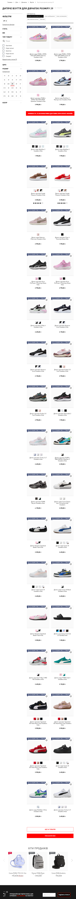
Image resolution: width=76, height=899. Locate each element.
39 (16, 96)
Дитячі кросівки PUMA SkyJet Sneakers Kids (38, 502)
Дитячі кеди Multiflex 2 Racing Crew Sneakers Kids (62, 98)
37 (20, 92)
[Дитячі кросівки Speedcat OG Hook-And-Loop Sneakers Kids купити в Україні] (38, 705)
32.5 (12, 88)
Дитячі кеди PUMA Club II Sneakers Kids (62, 678)
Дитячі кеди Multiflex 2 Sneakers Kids (38, 150)
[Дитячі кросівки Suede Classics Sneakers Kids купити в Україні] (38, 176)
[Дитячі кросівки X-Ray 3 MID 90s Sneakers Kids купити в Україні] (38, 661)
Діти (17, 2)
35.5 (12, 92)
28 (4, 84)
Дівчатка (24, 2)
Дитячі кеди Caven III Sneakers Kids (62, 546)
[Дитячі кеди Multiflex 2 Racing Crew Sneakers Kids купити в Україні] (62, 81)
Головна (9, 2)
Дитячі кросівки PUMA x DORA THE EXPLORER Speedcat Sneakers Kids (38, 99)
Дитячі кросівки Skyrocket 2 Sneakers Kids (62, 414)
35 (8, 92)
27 (16, 79)
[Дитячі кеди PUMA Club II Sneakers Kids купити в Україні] (62, 661)
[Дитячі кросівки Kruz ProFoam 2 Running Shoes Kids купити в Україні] (38, 264)
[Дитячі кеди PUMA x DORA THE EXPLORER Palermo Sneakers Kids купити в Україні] (38, 37)
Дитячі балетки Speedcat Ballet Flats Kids (38, 546)
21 (12, 75)
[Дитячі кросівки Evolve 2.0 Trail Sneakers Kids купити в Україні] (62, 352)
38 (8, 96)
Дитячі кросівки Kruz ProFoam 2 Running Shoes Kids (38, 283)
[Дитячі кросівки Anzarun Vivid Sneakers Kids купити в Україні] (62, 308)
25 (8, 79)
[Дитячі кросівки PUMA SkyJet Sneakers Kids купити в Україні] (38, 484)
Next (71, 860)
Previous (4, 860)
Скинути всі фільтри (8, 24)
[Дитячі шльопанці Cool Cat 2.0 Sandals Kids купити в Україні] (62, 617)
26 (12, 79)
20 (8, 75)
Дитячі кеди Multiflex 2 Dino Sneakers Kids (38, 810)
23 (20, 75)
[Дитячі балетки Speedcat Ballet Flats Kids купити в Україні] (38, 529)
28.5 (8, 84)
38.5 (12, 96)
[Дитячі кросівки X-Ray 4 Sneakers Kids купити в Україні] (38, 308)
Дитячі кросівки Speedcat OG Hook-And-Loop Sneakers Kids (38, 723)
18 (20, 96)
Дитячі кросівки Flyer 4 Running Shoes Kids (62, 238)
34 (20, 88)
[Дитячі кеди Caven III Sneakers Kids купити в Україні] (62, 529)
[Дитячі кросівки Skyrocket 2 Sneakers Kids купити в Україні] (62, 396)
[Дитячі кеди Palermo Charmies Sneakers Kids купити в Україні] (38, 220)
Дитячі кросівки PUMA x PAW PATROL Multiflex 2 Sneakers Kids (62, 459)
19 (4, 75)
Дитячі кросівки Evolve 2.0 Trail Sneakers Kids (62, 370)
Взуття (32, 2)
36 (16, 92)
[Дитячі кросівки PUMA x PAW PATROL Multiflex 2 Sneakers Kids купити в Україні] (62, 440)
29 (12, 84)
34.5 (4, 92)
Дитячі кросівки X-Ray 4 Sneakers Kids (38, 326)
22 (16, 75)
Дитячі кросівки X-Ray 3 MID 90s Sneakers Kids (38, 678)
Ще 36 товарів (50, 829)
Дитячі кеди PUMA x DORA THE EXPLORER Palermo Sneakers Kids (38, 55)
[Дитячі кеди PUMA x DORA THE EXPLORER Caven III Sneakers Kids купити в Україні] (62, 37)
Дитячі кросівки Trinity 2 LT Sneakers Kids (38, 458)
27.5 (20, 79)
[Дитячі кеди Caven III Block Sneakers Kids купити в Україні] (62, 573)
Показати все (50, 836)
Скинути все (6, 71)
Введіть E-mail (47, 894)
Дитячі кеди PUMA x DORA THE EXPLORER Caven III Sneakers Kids (62, 55)
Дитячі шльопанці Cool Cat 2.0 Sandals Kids (62, 634)
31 (20, 84)
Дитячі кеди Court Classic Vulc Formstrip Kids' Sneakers (62, 503)
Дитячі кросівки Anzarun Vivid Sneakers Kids (62, 326)
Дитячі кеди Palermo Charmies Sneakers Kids (38, 238)
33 (16, 88)
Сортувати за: (31, 14)
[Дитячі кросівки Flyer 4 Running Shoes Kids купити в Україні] (62, 220)
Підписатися (64, 895)
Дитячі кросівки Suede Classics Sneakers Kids (38, 194)
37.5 (4, 96)
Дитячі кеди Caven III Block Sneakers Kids (62, 590)
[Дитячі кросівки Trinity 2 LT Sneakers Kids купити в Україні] (38, 440)
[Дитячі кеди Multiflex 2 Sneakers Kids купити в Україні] (38, 132)
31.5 (4, 88)
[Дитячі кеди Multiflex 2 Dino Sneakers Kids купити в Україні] (38, 793)
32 (8, 88)
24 (4, 79)
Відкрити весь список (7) (10, 59)
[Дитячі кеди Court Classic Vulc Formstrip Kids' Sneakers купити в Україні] (62, 484)
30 (16, 84)
